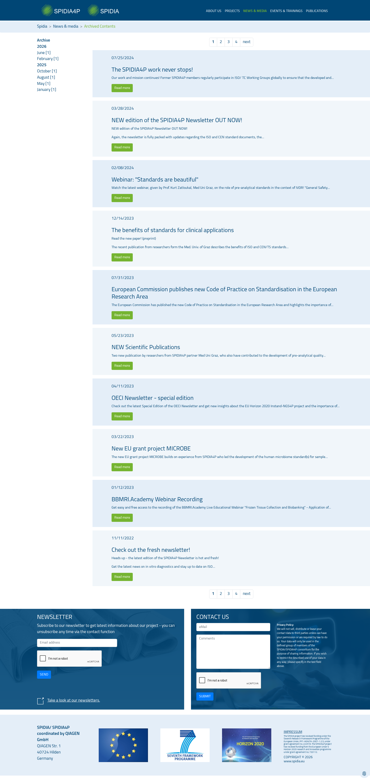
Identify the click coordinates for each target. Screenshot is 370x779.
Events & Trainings (286, 11)
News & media (255, 11)
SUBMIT (205, 696)
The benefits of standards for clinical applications (173, 231)
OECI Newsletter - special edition (153, 398)
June (41, 53)
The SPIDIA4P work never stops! (152, 70)
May (41, 84)
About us (213, 11)
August (43, 78)
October (44, 71)
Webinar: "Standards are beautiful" (155, 180)
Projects (232, 11)
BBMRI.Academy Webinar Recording (157, 500)
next (247, 42)
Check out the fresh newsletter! (151, 550)
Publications (317, 11)
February (45, 59)
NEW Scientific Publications (146, 348)
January (44, 90)
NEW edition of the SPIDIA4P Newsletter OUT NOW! (177, 121)
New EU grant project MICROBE (151, 449)
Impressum (293, 732)
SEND (44, 674)
